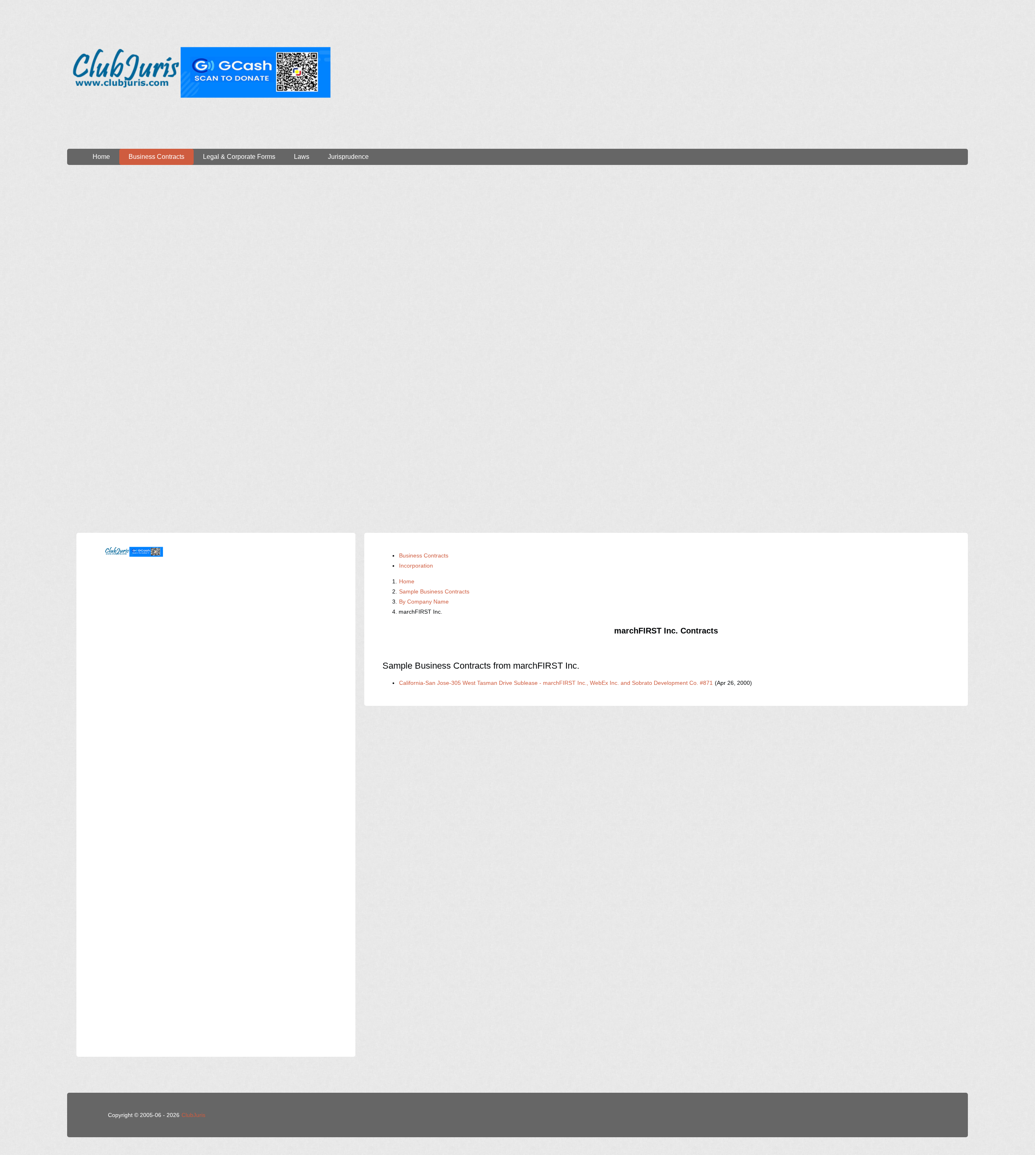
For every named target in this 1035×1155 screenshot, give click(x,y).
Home (101, 156)
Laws (301, 156)
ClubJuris (193, 1115)
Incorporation (416, 565)
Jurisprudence (348, 156)
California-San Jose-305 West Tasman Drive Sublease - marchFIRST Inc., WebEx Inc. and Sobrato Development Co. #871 (556, 683)
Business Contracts (156, 156)
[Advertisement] (517, 241)
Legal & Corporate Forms (239, 156)
